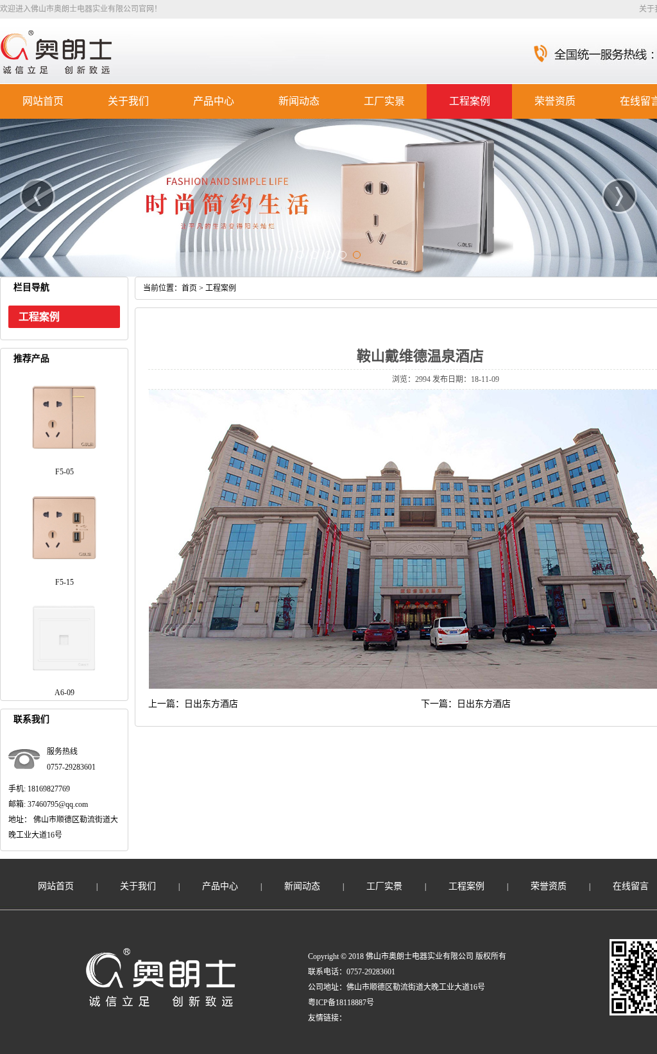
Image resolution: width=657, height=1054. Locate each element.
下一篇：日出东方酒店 (466, 704)
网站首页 (43, 101)
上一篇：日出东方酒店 (193, 704)
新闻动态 (299, 101)
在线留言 (631, 886)
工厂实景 (384, 101)
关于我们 (128, 101)
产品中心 (213, 101)
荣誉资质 (555, 101)
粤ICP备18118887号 (341, 1002)
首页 (189, 288)
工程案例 (469, 101)
